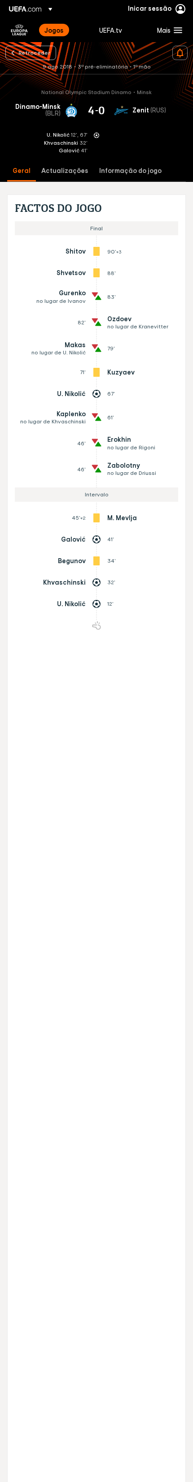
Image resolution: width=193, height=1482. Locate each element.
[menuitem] (64, 30)
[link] (54, 30)
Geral (22, 171)
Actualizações (64, 171)
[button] (167, 30)
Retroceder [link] (34, 52)
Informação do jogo (130, 171)
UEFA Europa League (19, 30)
